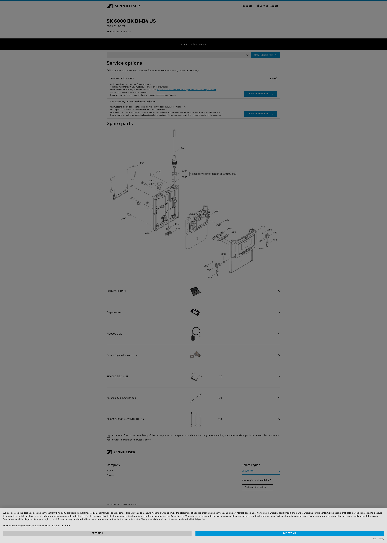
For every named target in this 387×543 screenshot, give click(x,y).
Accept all (289, 533)
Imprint (374, 539)
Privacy (381, 539)
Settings (97, 533)
